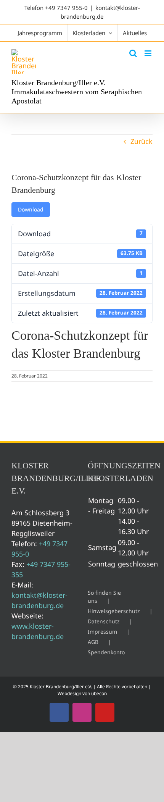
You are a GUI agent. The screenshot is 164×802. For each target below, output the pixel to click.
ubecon (99, 693)
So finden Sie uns (104, 596)
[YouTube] (104, 712)
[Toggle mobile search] (133, 53)
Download (30, 209)
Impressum (102, 631)
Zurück (141, 141)
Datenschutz (104, 621)
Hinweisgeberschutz (114, 611)
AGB (93, 641)
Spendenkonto (106, 652)
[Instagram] (82, 712)
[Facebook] (59, 712)
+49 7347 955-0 (66, 7)
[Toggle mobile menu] (149, 53)
